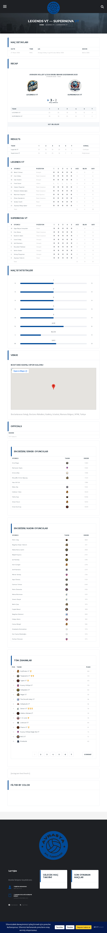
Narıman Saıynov (19, 194)
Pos (13, 667)
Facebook (14, 905)
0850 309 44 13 (18, 888)
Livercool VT (24, 723)
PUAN (88, 667)
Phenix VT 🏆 (25, 727)
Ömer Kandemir (19, 198)
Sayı (92, 169)
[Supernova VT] (74, 85)
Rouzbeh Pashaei (19, 247)
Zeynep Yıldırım (19, 258)
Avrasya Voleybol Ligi (21, 898)
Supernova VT (15, 153)
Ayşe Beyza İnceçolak (21, 228)
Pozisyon (40, 169)
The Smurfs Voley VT (27, 699)
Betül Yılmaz (18, 172)
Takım (67, 458)
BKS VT (23, 736)
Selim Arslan (18, 250)
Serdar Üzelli (18, 202)
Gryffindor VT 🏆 (26, 671)
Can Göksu (17, 176)
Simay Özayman (19, 254)
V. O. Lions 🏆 (24, 718)
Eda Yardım (18, 180)
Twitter (24, 905)
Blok (85, 169)
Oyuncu (17, 169)
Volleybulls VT (25, 704)
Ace (77, 169)
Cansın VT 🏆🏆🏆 (26, 708)
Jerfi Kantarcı (18, 243)
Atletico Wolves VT (26, 713)
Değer (86, 458)
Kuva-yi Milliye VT (26, 685)
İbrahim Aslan (18, 236)
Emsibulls (23, 741)
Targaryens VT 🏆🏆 (27, 676)
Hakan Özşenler (19, 187)
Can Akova (17, 232)
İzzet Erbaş (17, 239)
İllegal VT (23, 694)
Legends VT (14, 149)
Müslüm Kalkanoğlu (20, 191)
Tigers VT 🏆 (24, 681)
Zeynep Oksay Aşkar (20, 205)
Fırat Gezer (17, 183)
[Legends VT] (32, 85)
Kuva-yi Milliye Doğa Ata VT (29, 732)
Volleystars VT (25, 690)
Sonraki (87, 754)
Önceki (19, 754)
